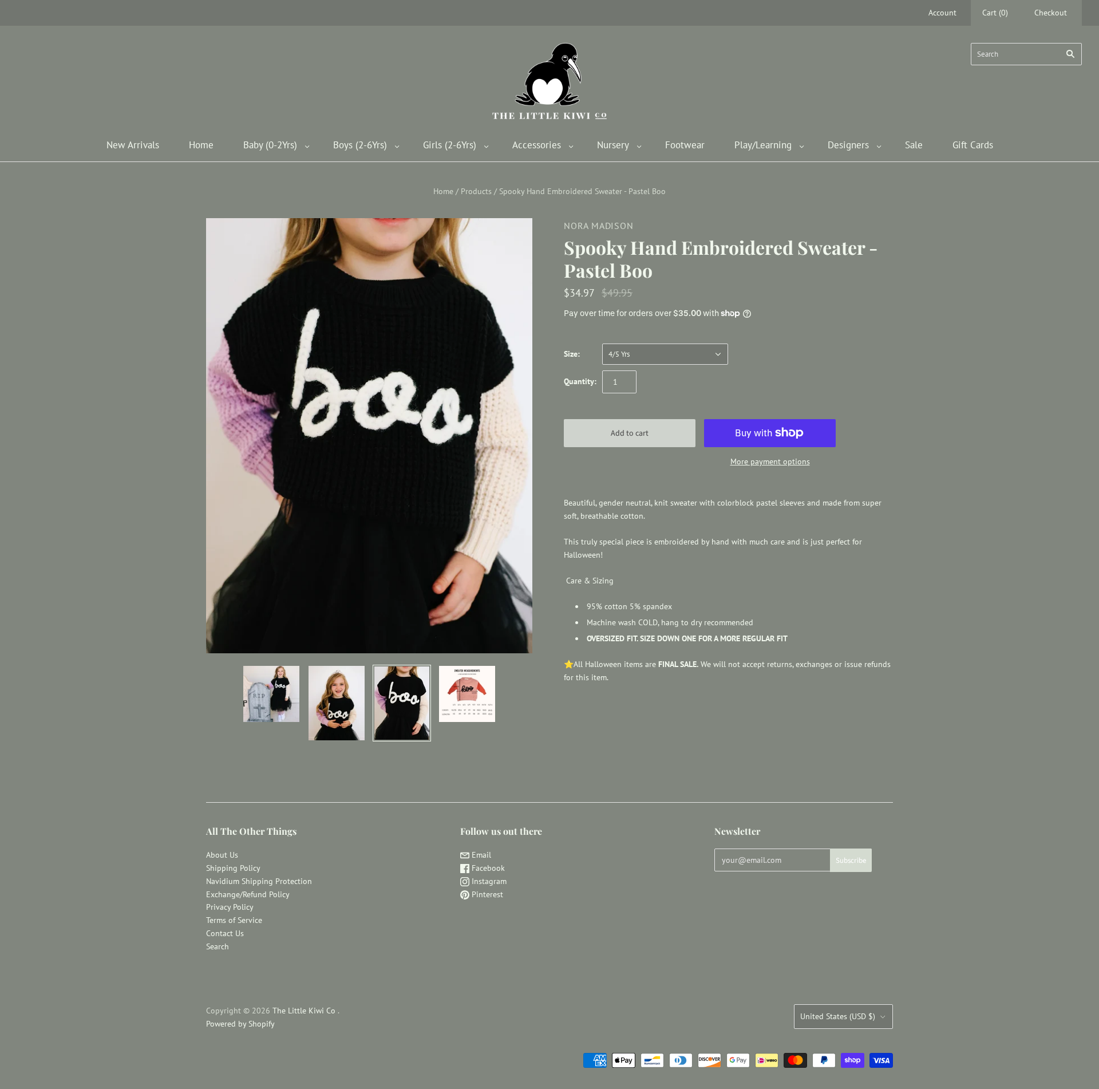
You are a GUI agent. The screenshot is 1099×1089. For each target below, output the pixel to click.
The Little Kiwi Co (305, 1010)
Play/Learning (763, 145)
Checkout (1050, 12)
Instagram (488, 881)
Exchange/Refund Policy (248, 894)
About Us (222, 855)
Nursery (613, 145)
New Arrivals (132, 145)
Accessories (536, 145)
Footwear (685, 145)
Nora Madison (599, 225)
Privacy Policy (230, 907)
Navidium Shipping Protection (259, 881)
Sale (914, 145)
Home (201, 145)
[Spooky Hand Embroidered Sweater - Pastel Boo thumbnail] (467, 694)
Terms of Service (234, 920)
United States (837, 1016)
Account (942, 12)
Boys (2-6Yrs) (360, 145)
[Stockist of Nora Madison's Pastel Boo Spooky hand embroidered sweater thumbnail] (271, 694)
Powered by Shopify (240, 1024)
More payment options (770, 461)
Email (480, 855)
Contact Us (225, 933)
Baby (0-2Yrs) (270, 145)
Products (476, 191)
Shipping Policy (233, 868)
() (995, 12)
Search (217, 946)
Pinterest (486, 894)
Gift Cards (972, 145)
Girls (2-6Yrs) (449, 145)
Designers (848, 145)
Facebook (487, 868)
